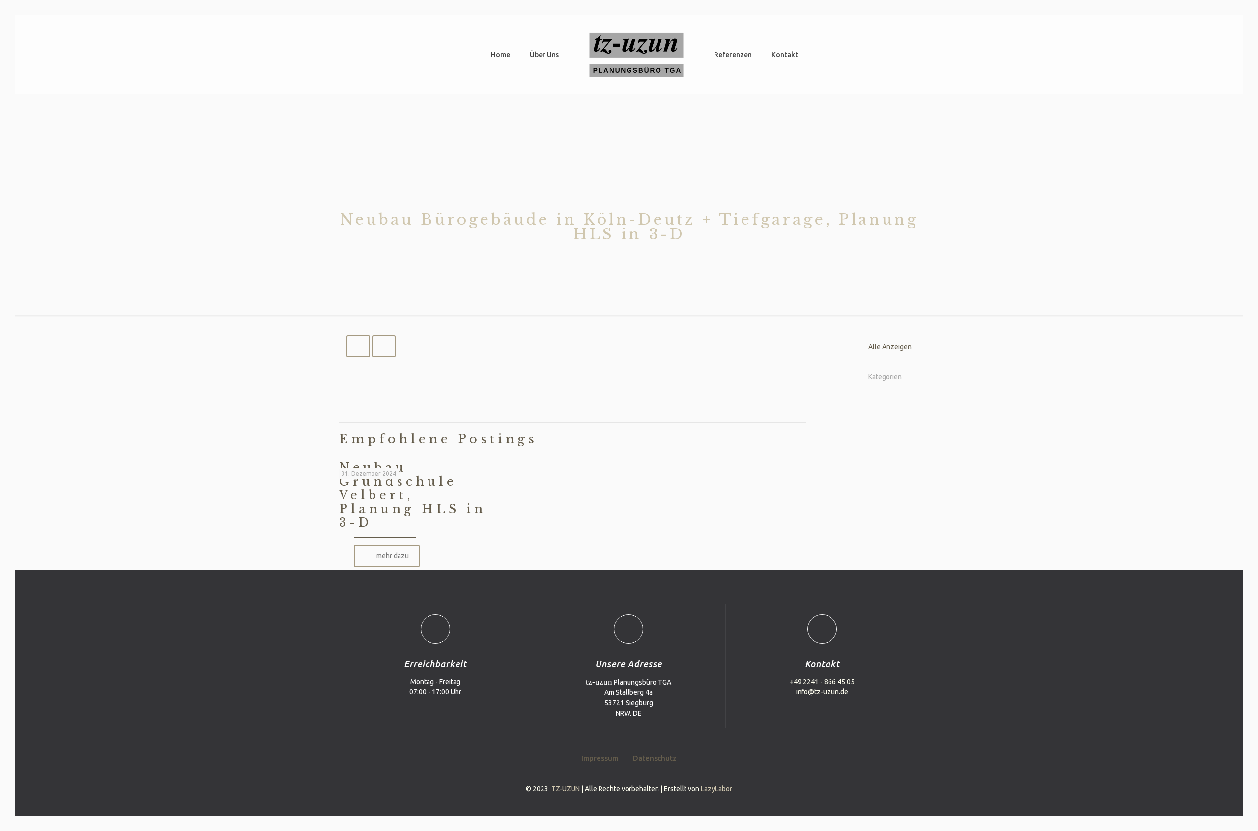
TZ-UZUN (565, 789)
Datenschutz (655, 758)
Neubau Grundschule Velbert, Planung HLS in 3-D (412, 495)
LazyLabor (716, 789)
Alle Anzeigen (890, 347)
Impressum (599, 758)
